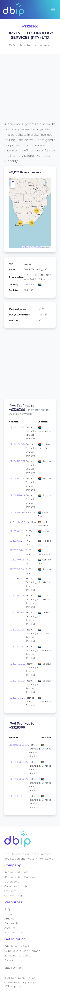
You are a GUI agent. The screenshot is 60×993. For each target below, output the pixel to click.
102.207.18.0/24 (16, 559)
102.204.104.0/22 (17, 427)
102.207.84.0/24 (16, 595)
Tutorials (9, 914)
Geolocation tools (15, 886)
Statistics (10, 890)
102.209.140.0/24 (17, 680)
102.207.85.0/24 (16, 612)
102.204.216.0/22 (17, 461)
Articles (9, 918)
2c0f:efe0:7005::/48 (19, 762)
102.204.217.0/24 (17, 495)
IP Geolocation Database (20, 877)
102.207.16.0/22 (16, 531)
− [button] (13, 186)
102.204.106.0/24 (17, 444)
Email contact (13, 967)
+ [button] (13, 181)
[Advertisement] (30, 91)
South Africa (30, 284)
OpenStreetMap (36, 247)
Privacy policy (26, 982)
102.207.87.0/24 (16, 646)
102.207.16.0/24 (16, 541)
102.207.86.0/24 (16, 629)
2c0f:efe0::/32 (16, 796)
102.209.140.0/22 (17, 663)
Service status (13, 932)
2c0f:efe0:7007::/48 (19, 779)
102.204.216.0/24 (17, 478)
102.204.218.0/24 (17, 512)
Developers (11, 881)
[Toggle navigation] (53, 9)
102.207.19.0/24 (16, 569)
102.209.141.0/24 (17, 698)
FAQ (7, 909)
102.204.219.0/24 (17, 522)
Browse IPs (11, 923)
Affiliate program (14, 986)
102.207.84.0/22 (16, 578)
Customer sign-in (15, 895)
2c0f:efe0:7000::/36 (19, 745)
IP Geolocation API (16, 872)
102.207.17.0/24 (16, 550)
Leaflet (25, 247)
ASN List (9, 927)
